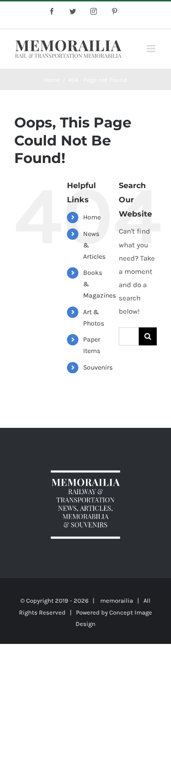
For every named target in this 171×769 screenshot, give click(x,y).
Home (92, 217)
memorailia (116, 600)
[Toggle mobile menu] (152, 49)
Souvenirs (98, 367)
